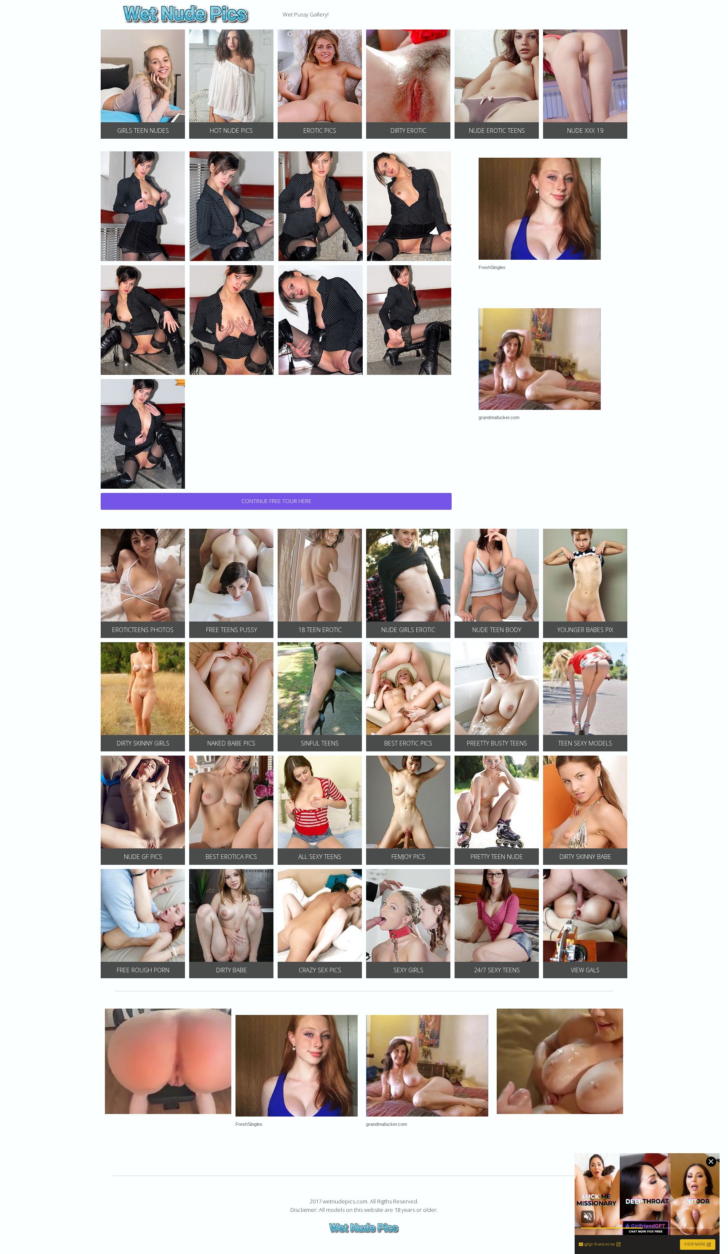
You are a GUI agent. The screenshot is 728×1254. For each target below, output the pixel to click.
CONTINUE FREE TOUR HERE (276, 501)
